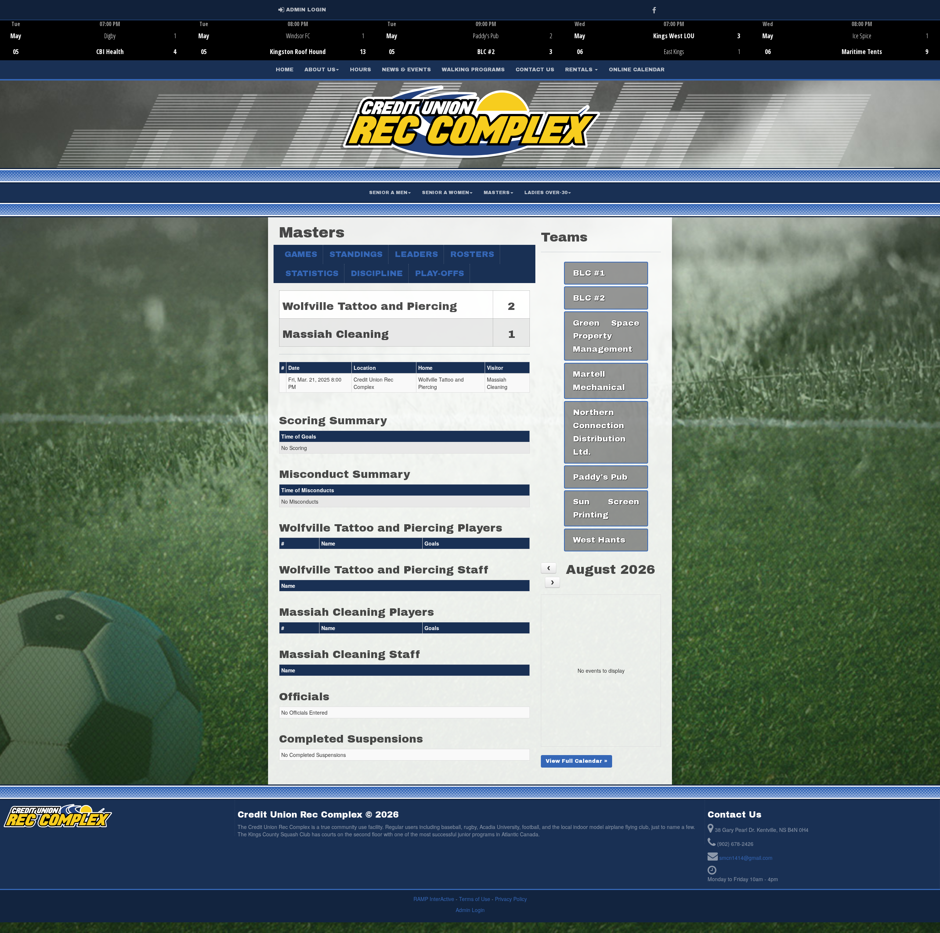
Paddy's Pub (600, 477)
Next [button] (936, 39)
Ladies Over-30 (545, 192)
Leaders (416, 254)
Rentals (579, 69)
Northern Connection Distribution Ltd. (599, 432)
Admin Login (470, 910)
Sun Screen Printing (606, 508)
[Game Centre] (94, 45)
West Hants (599, 539)
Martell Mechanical (599, 380)
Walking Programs (473, 69)
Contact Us (535, 69)
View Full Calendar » (576, 761)
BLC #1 (589, 273)
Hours (360, 69)
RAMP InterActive (433, 898)
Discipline (377, 273)
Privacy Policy (511, 898)
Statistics (312, 273)
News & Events (406, 69)
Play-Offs (439, 273)
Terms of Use (474, 898)
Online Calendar (637, 69)
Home (284, 69)
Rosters (472, 254)
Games (301, 254)
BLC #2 (589, 298)
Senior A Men (388, 192)
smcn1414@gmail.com (746, 857)
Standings (356, 254)
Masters (497, 192)
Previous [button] (4, 41)
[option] (94, 40)
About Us (319, 69)
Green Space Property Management (606, 336)
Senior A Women (445, 192)
